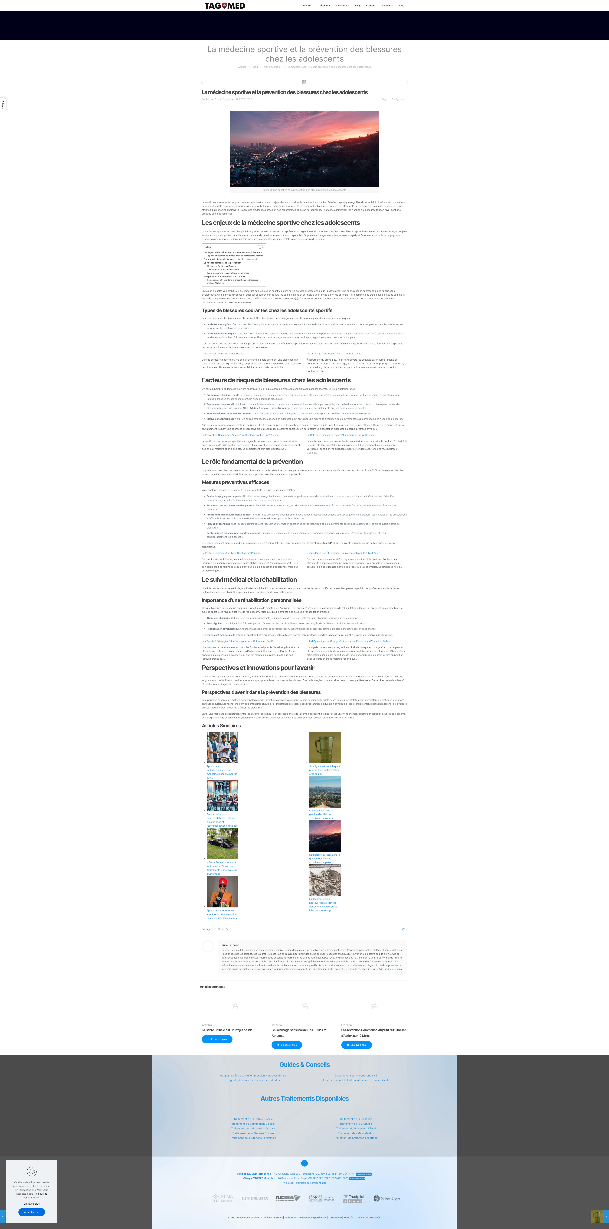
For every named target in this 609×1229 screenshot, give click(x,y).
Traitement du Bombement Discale (253, 1123)
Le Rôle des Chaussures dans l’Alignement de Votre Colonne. (341, 435)
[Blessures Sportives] (225, 5)
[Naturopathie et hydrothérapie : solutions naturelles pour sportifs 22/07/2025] (600, 1216)
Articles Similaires (215, 283)
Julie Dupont (224, 99)
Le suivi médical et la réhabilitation (221, 269)
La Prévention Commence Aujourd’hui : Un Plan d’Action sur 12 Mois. (240, 435)
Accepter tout (31, 1212)
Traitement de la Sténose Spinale (253, 1133)
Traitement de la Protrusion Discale (253, 1128)
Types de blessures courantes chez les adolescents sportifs (235, 255)
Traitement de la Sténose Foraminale (253, 1137)
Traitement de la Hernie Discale (253, 1119)
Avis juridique (386, 969)
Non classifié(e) (272, 66)
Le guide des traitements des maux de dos (253, 1080)
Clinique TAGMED (273, 1217)
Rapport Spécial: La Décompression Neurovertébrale (253, 1075)
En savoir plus (32, 1203)
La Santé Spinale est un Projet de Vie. (223, 353)
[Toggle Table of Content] (259, 248)
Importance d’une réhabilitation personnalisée (228, 273)
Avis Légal (288, 1182)
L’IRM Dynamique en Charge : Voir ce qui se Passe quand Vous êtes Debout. (349, 641)
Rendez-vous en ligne (364, 1174)
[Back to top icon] (304, 1163)
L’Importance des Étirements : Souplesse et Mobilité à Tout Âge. (343, 552)
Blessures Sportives (248, 1217)
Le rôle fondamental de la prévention (222, 262)
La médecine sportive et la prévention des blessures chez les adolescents (329, 66)
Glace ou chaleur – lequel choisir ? (356, 1075)
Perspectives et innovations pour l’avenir (224, 276)
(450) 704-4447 (345, 1173)
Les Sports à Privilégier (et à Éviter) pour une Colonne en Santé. (238, 641)
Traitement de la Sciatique (356, 1119)
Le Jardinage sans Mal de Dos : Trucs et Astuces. (334, 353)
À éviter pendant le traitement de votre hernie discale (355, 1080)
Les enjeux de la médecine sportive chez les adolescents (233, 252)
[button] (3, 104)
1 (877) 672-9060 (338, 1178)
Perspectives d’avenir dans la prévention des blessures (232, 280)
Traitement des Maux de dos (356, 1133)
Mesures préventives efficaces (221, 266)
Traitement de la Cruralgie (356, 1123)
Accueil (242, 66)
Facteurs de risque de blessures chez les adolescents (231, 259)
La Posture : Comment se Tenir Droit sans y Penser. (231, 552)
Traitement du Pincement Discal (356, 1128)
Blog (255, 66)
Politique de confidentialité (311, 1182)
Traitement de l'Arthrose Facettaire (356, 1137)
